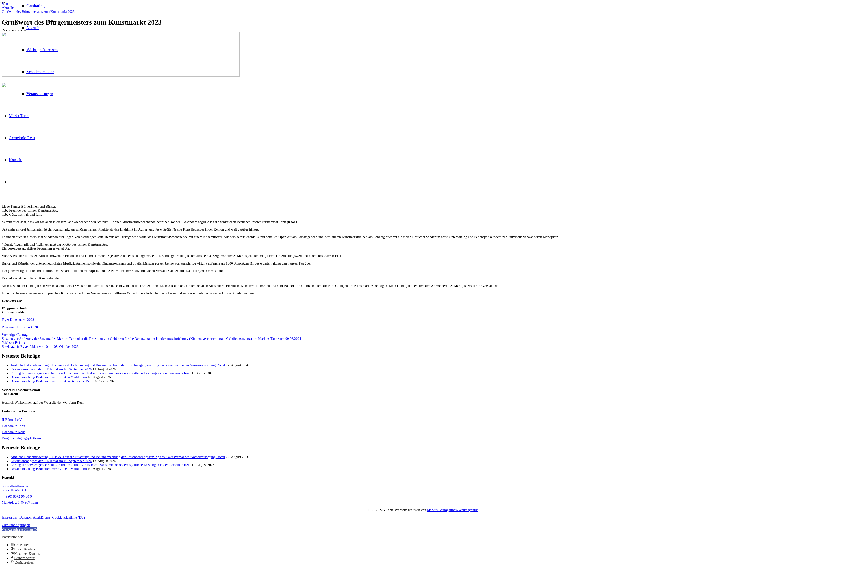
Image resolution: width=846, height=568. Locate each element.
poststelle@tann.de (15, 486)
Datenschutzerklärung (34, 517)
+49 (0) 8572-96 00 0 (17, 496)
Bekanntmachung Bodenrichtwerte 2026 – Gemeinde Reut (51, 381)
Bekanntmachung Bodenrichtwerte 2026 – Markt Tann (49, 377)
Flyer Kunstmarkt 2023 (18, 320)
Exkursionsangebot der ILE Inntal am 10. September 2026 (51, 369)
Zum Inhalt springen (16, 525)
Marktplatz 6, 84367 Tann (20, 502)
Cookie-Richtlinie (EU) (68, 517)
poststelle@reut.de (14, 490)
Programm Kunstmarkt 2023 (21, 327)
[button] (19, 529)
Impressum (9, 517)
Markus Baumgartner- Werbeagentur (452, 510)
